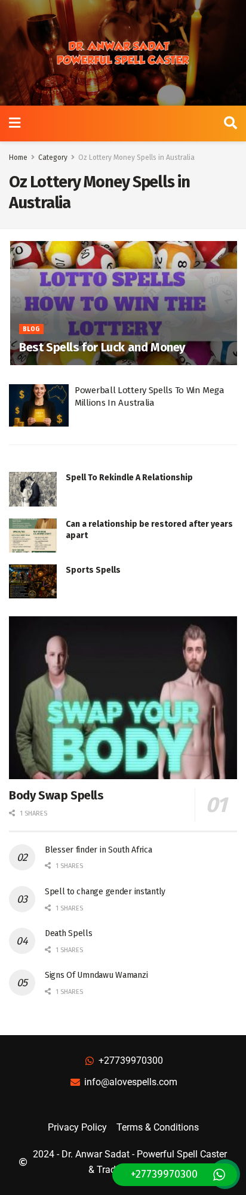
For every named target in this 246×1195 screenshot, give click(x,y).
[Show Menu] (14, 123)
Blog (31, 329)
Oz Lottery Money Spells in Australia (136, 157)
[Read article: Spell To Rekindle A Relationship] (33, 489)
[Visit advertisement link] (123, 53)
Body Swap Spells (56, 795)
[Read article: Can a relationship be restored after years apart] (33, 535)
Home (18, 157)
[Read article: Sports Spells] (33, 581)
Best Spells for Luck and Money (102, 347)
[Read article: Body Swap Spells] (123, 697)
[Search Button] (230, 123)
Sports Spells (93, 570)
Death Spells (69, 933)
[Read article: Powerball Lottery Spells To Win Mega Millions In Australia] (39, 405)
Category (52, 157)
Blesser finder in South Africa (98, 850)
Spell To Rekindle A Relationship (129, 478)
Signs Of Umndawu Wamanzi (96, 975)
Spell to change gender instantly (105, 892)
